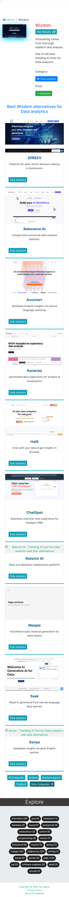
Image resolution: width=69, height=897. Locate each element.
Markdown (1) (50, 818)
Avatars (33, 777)
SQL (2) (14, 864)
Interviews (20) (19, 818)
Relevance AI (34, 229)
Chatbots (21, 784)
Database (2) (18, 825)
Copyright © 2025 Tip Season (34, 887)
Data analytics (18, 179)
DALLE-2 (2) (49, 858)
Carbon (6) (44, 831)
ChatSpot (34, 512)
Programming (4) (27, 838)
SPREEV (35, 158)
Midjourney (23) (36, 851)
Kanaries (34, 371)
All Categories (16, 777)
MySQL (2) (34, 825)
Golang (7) (51, 844)
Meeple (34, 625)
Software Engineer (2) (33, 864)
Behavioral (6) (19, 844)
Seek (34, 696)
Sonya (34, 742)
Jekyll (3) (53, 864)
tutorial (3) (34, 871)
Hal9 (34, 442)
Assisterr (34, 300)
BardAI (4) (20, 858)
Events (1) (45, 838)
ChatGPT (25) (17, 851)
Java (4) (35, 818)
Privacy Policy (34, 890)
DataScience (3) (27, 831)
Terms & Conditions (34, 893)
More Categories (40, 784)
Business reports (51, 777)
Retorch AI (35, 558)
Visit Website (45, 31)
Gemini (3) (34, 858)
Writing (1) (53, 851)
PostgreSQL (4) (50, 825)
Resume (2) (36, 844)
